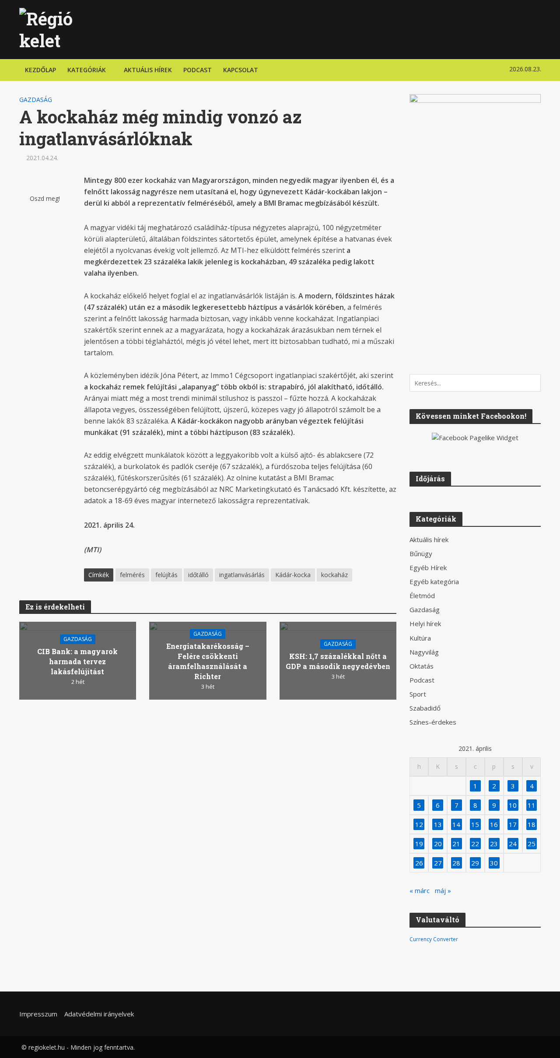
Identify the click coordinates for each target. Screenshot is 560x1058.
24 (513, 843)
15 (475, 824)
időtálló (198, 575)
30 (494, 862)
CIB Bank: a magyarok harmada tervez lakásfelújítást (77, 661)
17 (513, 824)
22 (475, 843)
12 (419, 824)
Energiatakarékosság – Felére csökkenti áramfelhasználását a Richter (207, 661)
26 (419, 862)
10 (513, 805)
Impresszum (38, 1013)
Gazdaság (35, 99)
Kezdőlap (40, 70)
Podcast (197, 70)
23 (494, 843)
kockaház (334, 575)
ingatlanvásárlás (242, 575)
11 (532, 805)
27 (438, 862)
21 (456, 843)
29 (475, 862)
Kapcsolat (240, 70)
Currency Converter (434, 939)
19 (419, 843)
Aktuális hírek (148, 70)
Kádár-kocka (293, 575)
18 (532, 824)
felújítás (166, 575)
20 (438, 843)
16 (494, 824)
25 (532, 843)
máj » (443, 890)
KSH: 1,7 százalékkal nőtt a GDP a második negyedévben (338, 661)
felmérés (132, 575)
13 (438, 824)
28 (456, 862)
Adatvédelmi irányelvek (99, 1013)
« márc (420, 890)
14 (456, 824)
